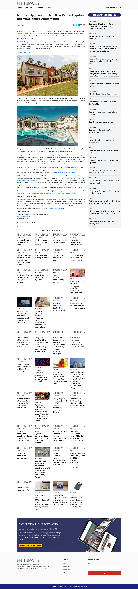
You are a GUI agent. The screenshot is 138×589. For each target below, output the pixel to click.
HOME (20, 7)
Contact (64, 573)
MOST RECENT (30, 7)
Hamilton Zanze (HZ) (24, 34)
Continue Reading (23, 52)
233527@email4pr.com (25, 216)
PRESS (40, 7)
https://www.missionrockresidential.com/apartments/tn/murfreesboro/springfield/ (47, 193)
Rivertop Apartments (67, 178)
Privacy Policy (66, 567)
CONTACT (49, 7)
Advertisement (66, 570)
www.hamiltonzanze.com (54, 208)
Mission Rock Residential (66, 172)
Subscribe (104, 573)
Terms (63, 564)
